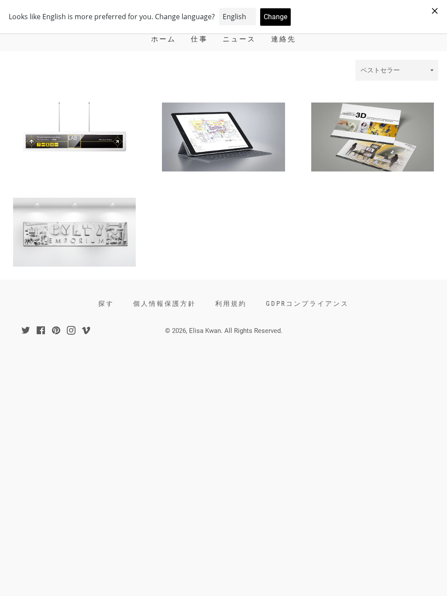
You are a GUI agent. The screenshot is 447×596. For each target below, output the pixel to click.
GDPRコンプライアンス (307, 304)
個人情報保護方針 (164, 304)
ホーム (163, 39)
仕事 (199, 39)
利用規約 (231, 304)
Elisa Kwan (205, 331)
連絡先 (283, 39)
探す (106, 304)
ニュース (239, 39)
